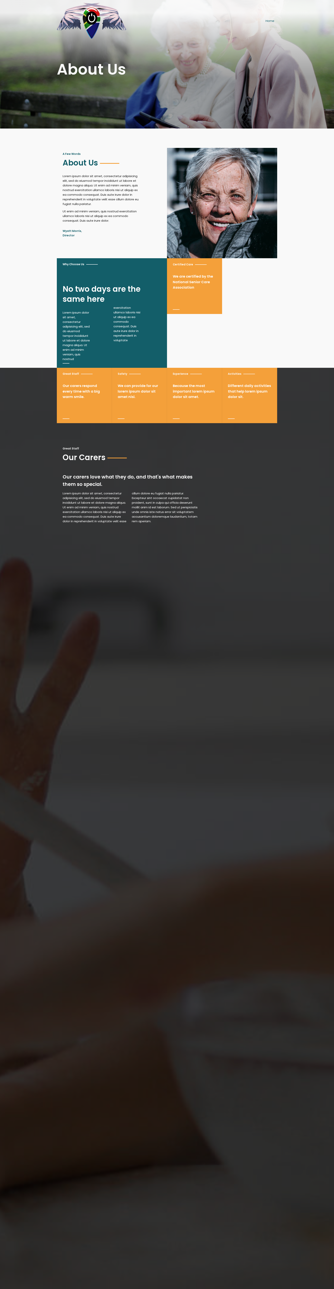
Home (270, 21)
